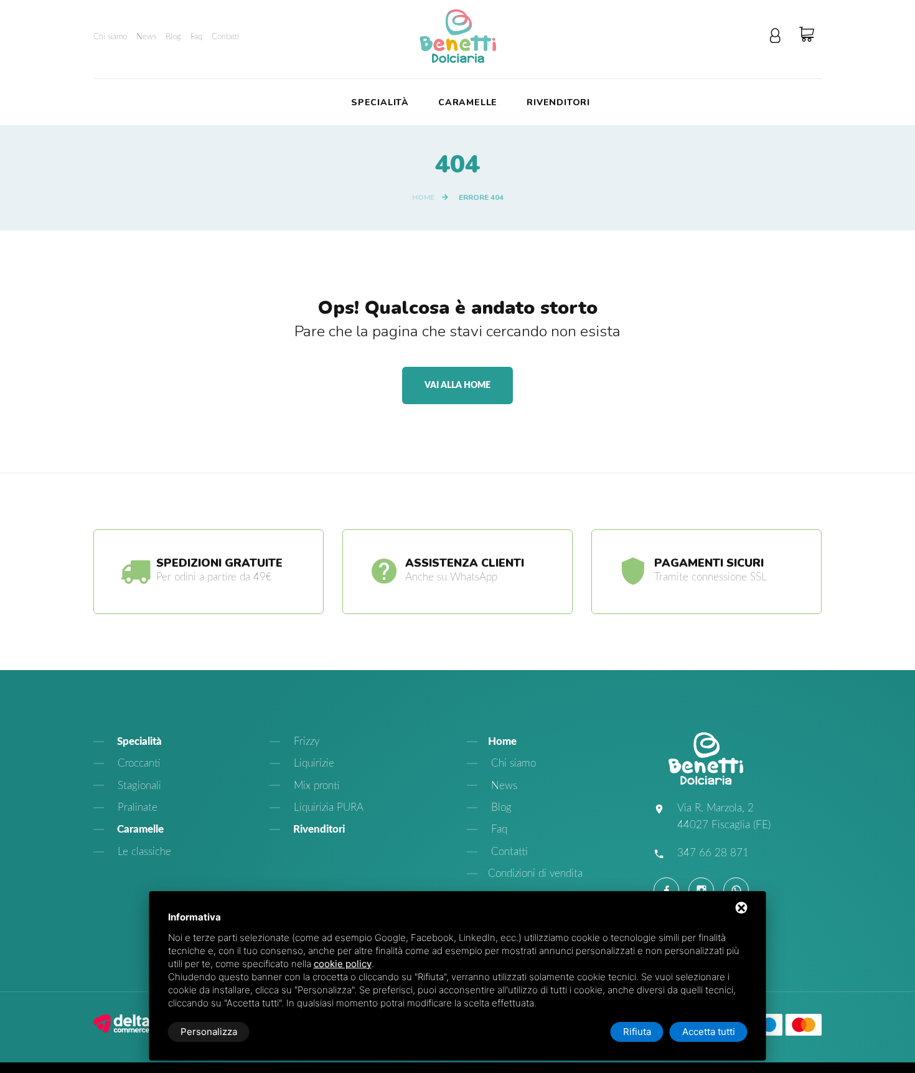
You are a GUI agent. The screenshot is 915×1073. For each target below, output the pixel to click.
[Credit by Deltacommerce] (121, 1022)
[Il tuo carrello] (810, 35)
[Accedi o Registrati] (779, 36)
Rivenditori (558, 103)
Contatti (225, 37)
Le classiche (143, 851)
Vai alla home (457, 385)
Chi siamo (110, 37)
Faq (196, 37)
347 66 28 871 (713, 853)
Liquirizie (312, 763)
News (146, 37)
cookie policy (343, 964)
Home (423, 197)
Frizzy (305, 741)
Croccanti (138, 763)
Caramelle (467, 103)
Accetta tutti (708, 1032)
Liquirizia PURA (327, 807)
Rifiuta (637, 1032)
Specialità (380, 103)
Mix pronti (315, 785)
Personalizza (209, 1032)
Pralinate (136, 807)
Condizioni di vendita (535, 873)
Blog (173, 37)
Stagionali (138, 785)
